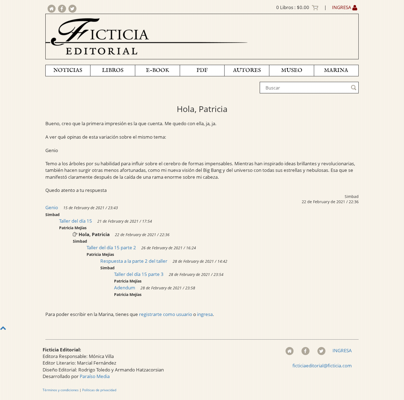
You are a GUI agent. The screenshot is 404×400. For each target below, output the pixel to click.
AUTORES (247, 70)
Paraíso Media (95, 376)
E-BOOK (157, 70)
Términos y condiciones (61, 390)
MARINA (336, 70)
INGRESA (342, 7)
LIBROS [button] (112, 70)
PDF (202, 70)
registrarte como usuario (165, 314)
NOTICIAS (67, 70)
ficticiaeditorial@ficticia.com (322, 365)
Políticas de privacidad (99, 390)
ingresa (205, 314)
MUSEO (291, 70)
